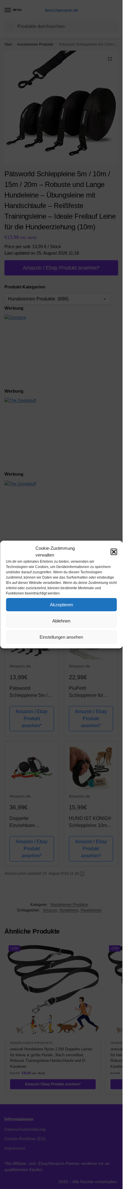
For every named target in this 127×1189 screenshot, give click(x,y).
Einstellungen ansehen (61, 637)
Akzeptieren (61, 604)
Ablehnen (61, 620)
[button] (114, 552)
